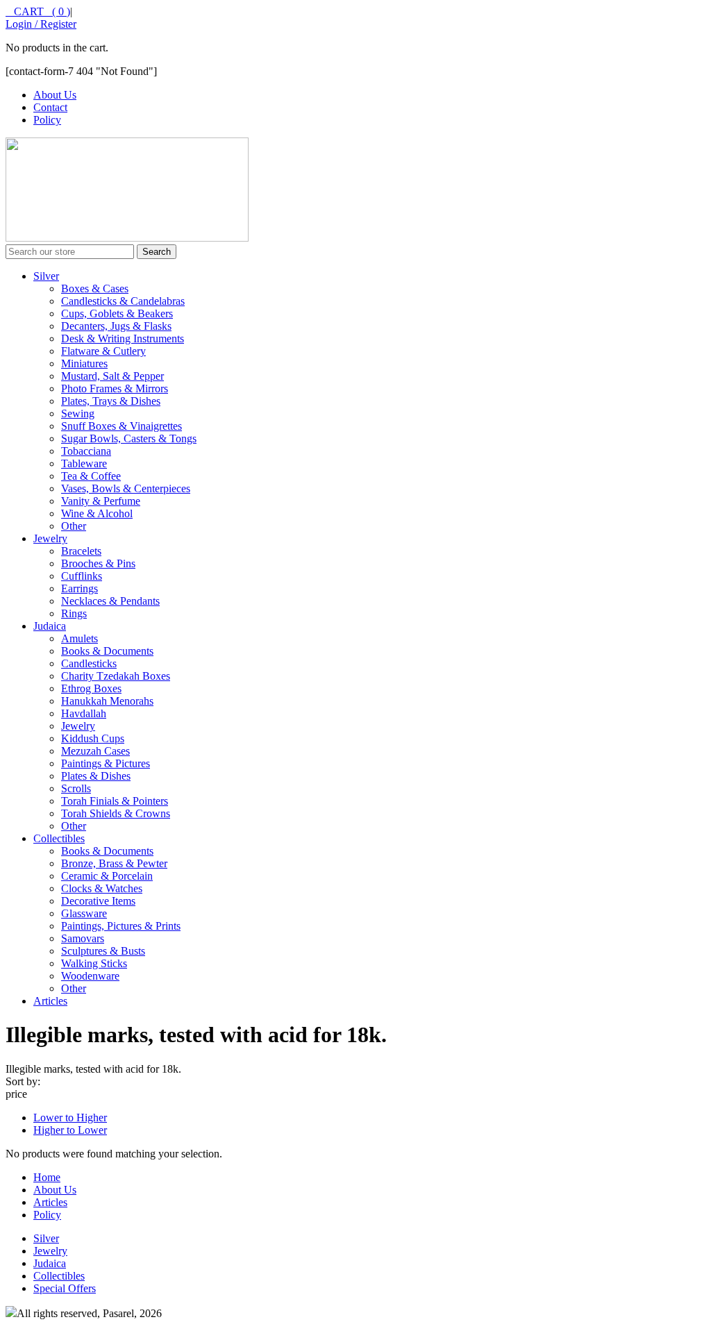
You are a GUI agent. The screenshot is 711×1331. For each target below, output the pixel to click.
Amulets (79, 638)
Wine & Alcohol (97, 513)
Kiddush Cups (92, 738)
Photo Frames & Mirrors (114, 388)
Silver (46, 276)
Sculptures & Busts (103, 951)
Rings (74, 613)
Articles (50, 1001)
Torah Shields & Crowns (115, 813)
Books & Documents (107, 651)
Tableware (84, 463)
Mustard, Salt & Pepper (112, 376)
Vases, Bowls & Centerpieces (125, 488)
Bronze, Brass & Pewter (114, 863)
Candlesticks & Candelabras (123, 301)
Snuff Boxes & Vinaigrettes (121, 426)
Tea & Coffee (91, 476)
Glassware (84, 913)
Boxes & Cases (94, 288)
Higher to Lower (70, 1130)
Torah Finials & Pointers (114, 801)
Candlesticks (89, 663)
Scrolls (76, 788)
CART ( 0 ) (38, 11)
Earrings (79, 588)
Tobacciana (86, 451)
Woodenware (90, 976)
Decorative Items (98, 901)
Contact (50, 107)
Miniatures (84, 363)
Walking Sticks (94, 963)
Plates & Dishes (96, 776)
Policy (47, 120)
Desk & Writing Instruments (122, 338)
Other (73, 526)
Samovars (82, 938)
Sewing (77, 413)
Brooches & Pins (98, 563)
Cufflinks (81, 576)
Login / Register (41, 24)
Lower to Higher (70, 1117)
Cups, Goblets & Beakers (117, 313)
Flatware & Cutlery (103, 351)
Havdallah (83, 713)
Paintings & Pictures (105, 763)
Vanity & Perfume (100, 501)
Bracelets (81, 551)
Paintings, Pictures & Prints (121, 926)
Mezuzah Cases (95, 751)
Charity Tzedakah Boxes (115, 676)
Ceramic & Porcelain (107, 876)
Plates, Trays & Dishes (110, 401)
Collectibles (59, 838)
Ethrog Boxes (91, 688)
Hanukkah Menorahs (107, 701)
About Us (54, 95)
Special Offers (64, 1288)
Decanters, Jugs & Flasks (116, 326)
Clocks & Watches (101, 888)
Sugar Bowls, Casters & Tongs (128, 438)
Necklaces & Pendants (110, 601)
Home (46, 1177)
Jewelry (50, 538)
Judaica (49, 626)
